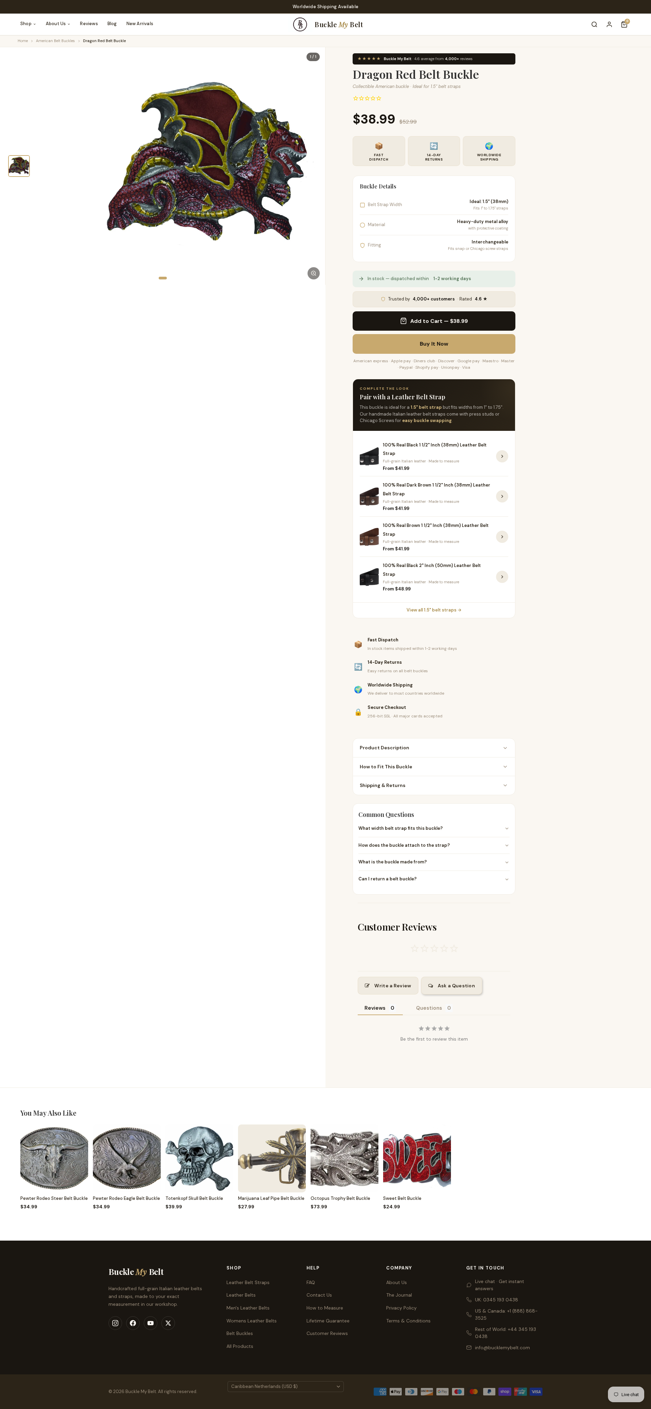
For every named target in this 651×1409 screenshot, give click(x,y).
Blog (112, 23)
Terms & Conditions (408, 1321)
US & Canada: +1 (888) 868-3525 (506, 1314)
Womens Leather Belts (251, 1321)
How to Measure (325, 1308)
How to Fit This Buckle (386, 767)
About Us (56, 23)
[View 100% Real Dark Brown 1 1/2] (502, 496)
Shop (26, 23)
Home (23, 40)
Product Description (384, 748)
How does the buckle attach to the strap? (404, 845)
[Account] (609, 24)
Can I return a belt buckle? (387, 879)
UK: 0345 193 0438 (496, 1300)
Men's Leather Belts (248, 1308)
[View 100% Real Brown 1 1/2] (502, 537)
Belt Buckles (239, 1333)
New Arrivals (139, 23)
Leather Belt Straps (248, 1282)
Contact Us (319, 1295)
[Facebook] (133, 1323)
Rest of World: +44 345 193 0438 (505, 1332)
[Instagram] (115, 1323)
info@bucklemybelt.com (502, 1347)
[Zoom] (314, 273)
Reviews (89, 23)
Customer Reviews (327, 1333)
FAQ (311, 1282)
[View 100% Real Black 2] (502, 577)
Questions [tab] (429, 1008)
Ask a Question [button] (456, 986)
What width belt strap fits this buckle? (400, 828)
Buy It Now (434, 343)
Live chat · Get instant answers (499, 1285)
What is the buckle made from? (392, 862)
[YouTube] (150, 1323)
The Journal (399, 1295)
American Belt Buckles (55, 40)
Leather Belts (241, 1295)
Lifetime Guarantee (328, 1321)
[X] (168, 1323)
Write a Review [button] (392, 986)
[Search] (594, 24)
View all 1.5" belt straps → (434, 610)
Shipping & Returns (383, 785)
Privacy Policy (401, 1308)
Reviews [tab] (375, 1008)
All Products (239, 1346)
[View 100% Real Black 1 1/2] (502, 456)
